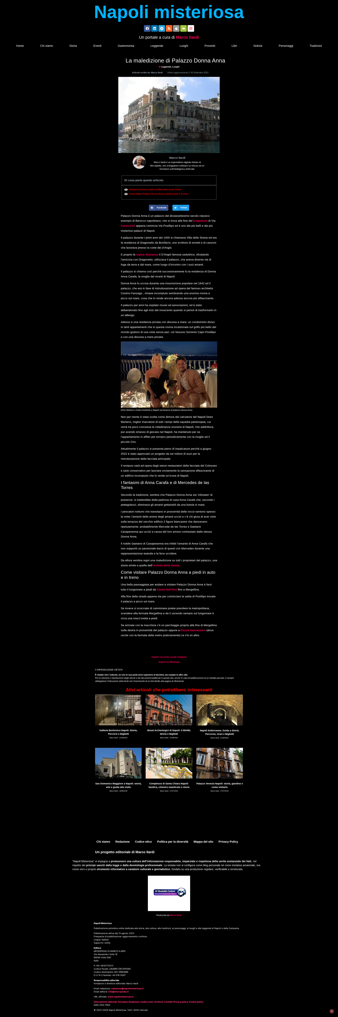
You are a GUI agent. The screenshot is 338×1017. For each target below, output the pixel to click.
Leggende (157, 45)
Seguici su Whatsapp (169, 662)
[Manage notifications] (332, 1011)
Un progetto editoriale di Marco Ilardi (124, 852)
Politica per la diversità (172, 841)
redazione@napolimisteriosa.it (127, 988)
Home (20, 45)
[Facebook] (147, 28)
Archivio (158, 1001)
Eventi (97, 45)
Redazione (122, 841)
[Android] (183, 28)
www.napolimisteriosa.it (120, 996)
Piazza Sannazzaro (193, 630)
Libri (234, 45)
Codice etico (143, 841)
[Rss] (169, 28)
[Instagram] (190, 28)
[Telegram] (161, 28)
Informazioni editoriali (105, 1001)
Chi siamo (46, 45)
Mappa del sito (203, 841)
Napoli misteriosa (169, 12)
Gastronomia (126, 45)
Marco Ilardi (187, 37)
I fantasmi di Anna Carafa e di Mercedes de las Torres (155, 189)
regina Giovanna (147, 254)
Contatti (168, 1001)
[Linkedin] (154, 28)
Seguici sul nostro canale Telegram (169, 657)
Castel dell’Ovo (167, 589)
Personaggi (286, 45)
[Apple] (176, 28)
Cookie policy (196, 1001)
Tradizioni (316, 45)
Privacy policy (180, 1001)
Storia (73, 45)
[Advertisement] (169, 817)
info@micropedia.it (118, 991)
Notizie (257, 45)
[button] (158, 208)
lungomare (200, 220)
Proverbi (210, 45)
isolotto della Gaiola (166, 565)
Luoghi (184, 45)
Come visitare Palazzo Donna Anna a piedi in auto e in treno (158, 194)
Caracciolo (128, 225)
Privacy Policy (228, 841)
